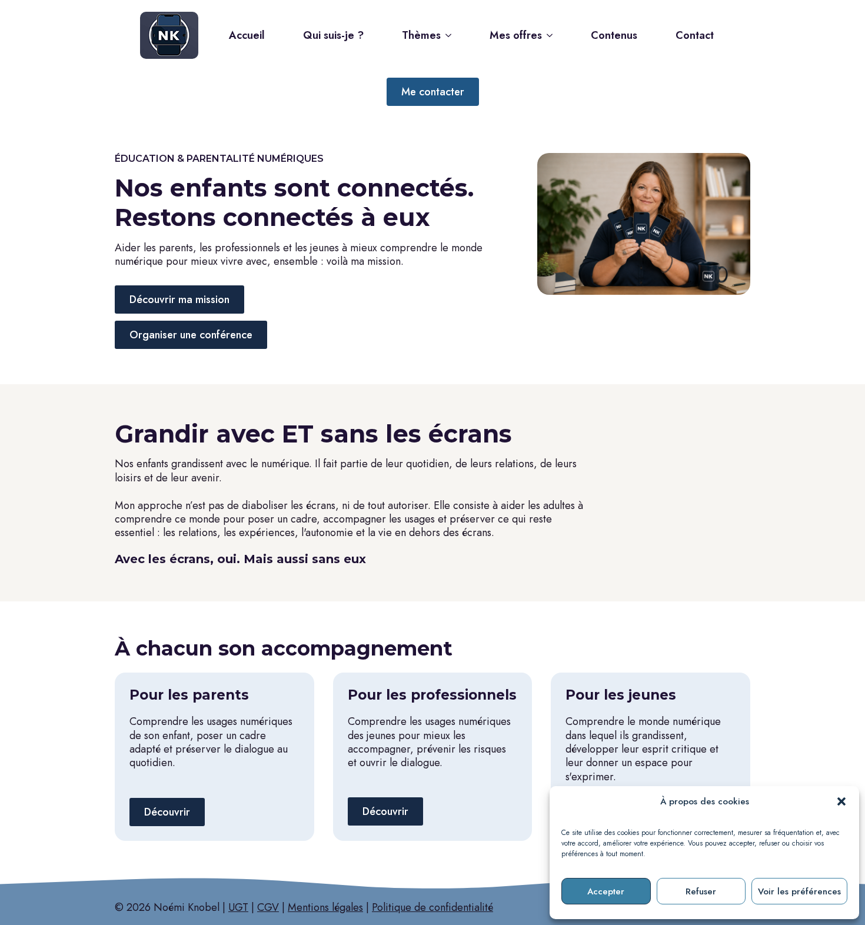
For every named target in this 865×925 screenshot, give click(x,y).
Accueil (247, 35)
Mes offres (516, 35)
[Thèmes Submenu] (452, 35)
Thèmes (421, 35)
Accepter (605, 891)
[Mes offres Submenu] (553, 35)
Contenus (614, 35)
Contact (695, 35)
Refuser (701, 891)
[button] (841, 801)
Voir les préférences (799, 891)
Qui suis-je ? (333, 35)
